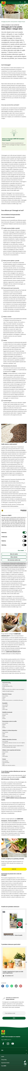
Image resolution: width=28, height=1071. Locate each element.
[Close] (20, 2)
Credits (2, 1056)
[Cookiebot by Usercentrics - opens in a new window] (20, 510)
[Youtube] (13, 1043)
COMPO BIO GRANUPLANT (13, 651)
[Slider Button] (26, 924)
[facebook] (2, 986)
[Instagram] (8, 1043)
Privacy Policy (4, 1059)
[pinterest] (20, 986)
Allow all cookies (14, 554)
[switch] (24, 537)
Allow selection (14, 557)
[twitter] (7, 986)
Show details (21, 550)
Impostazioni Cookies (5, 1062)
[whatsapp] (11, 986)
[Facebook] (3, 1043)
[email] (16, 986)
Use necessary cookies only (14, 560)
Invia (14, 1018)
